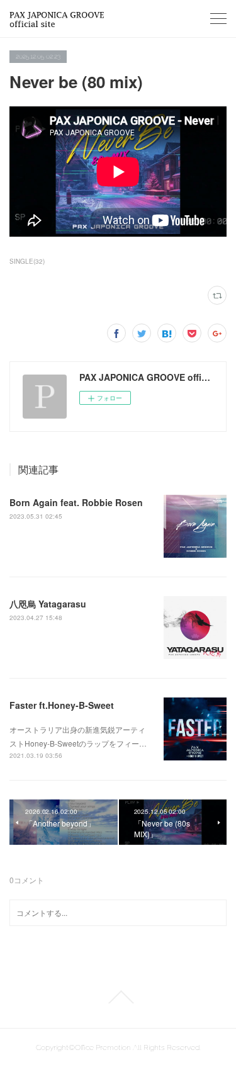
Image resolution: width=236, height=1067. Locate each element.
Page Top (118, 997)
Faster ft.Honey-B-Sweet (61, 705)
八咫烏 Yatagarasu (47, 603)
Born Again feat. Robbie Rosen (76, 502)
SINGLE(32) (27, 261)
